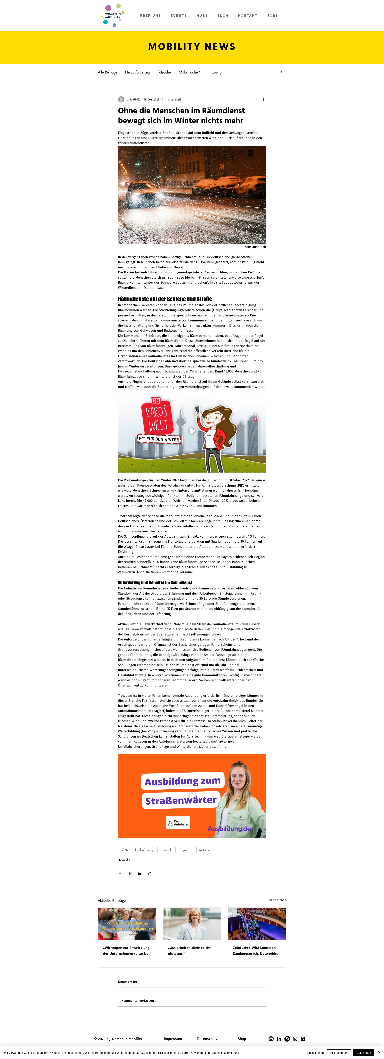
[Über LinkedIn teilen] (139, 873)
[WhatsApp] (287, 1039)
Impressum (173, 1039)
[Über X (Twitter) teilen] (130, 873)
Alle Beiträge (107, 72)
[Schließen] (379, 1052)
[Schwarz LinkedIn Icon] (279, 1039)
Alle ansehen (277, 900)
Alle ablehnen (339, 1053)
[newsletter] (271, 1039)
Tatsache (164, 72)
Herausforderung (137, 72)
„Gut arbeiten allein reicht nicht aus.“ (189, 951)
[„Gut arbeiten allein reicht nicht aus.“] (192, 924)
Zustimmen (364, 1053)
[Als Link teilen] (149, 873)
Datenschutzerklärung (225, 1053)
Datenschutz (207, 1039)
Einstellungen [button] (315, 1053)
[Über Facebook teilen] (120, 873)
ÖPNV (124, 850)
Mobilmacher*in (191, 72)
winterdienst (206, 850)
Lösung (216, 72)
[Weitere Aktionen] (263, 99)
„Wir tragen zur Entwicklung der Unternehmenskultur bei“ (127, 951)
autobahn (167, 850)
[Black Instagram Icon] (295, 1039)
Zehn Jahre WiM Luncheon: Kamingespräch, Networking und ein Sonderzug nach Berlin (256, 951)
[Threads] (303, 1039)
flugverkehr (186, 850)
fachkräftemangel (145, 850)
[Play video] (192, 431)
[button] (281, 72)
